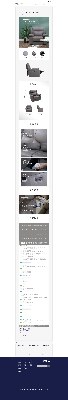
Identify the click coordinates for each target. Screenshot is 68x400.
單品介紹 (21, 332)
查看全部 (51, 342)
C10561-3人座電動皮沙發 (46, 345)
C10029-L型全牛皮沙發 (20, 345)
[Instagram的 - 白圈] (46, 361)
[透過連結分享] (25, 335)
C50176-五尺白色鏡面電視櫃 (34, 345)
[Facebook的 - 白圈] (44, 361)
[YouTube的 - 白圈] (49, 361)
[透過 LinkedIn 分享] (23, 335)
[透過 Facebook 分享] (19, 335)
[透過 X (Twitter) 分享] (21, 335)
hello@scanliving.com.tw (47, 389)
